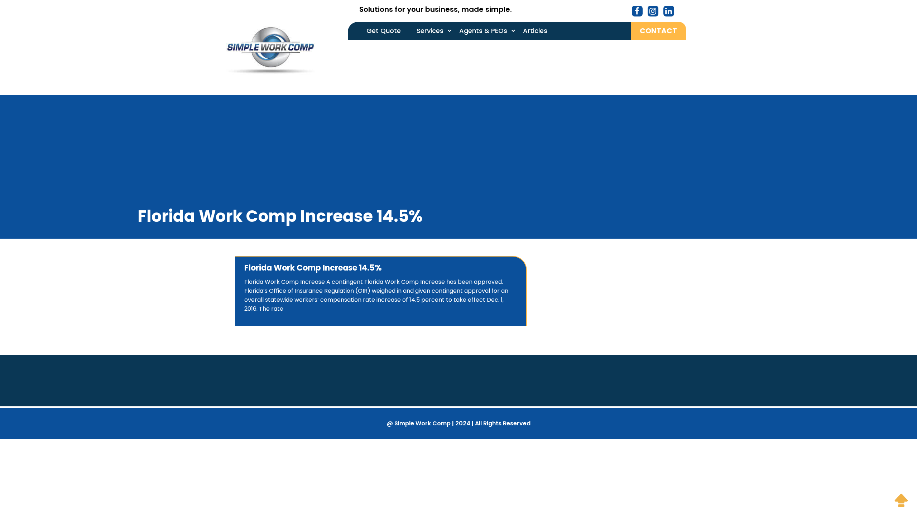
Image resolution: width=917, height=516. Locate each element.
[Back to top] (901, 500)
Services (430, 30)
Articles (535, 30)
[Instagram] (652, 12)
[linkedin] (668, 12)
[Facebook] (637, 12)
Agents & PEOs (483, 30)
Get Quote (383, 30)
